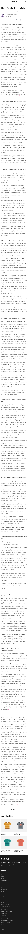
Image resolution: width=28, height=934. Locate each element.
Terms (2, 876)
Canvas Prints (4, 898)
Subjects (3, 927)
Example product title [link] (5, 833)
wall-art (4, 11)
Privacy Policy (4, 878)
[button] (2, 1)
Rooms (2, 924)
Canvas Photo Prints (5, 922)
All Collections (4, 889)
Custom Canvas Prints (5, 906)
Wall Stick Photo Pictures (6, 911)
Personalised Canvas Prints (7, 920)
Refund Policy (4, 880)
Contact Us (3, 874)
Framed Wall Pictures (5, 909)
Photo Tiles (3, 902)
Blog (2, 887)
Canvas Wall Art (4, 900)
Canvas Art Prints (5, 904)
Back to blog (14, 810)
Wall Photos (3, 915)
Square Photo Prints (5, 918)
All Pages (3, 891)
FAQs (2, 873)
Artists (2, 929)
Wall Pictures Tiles (5, 913)
